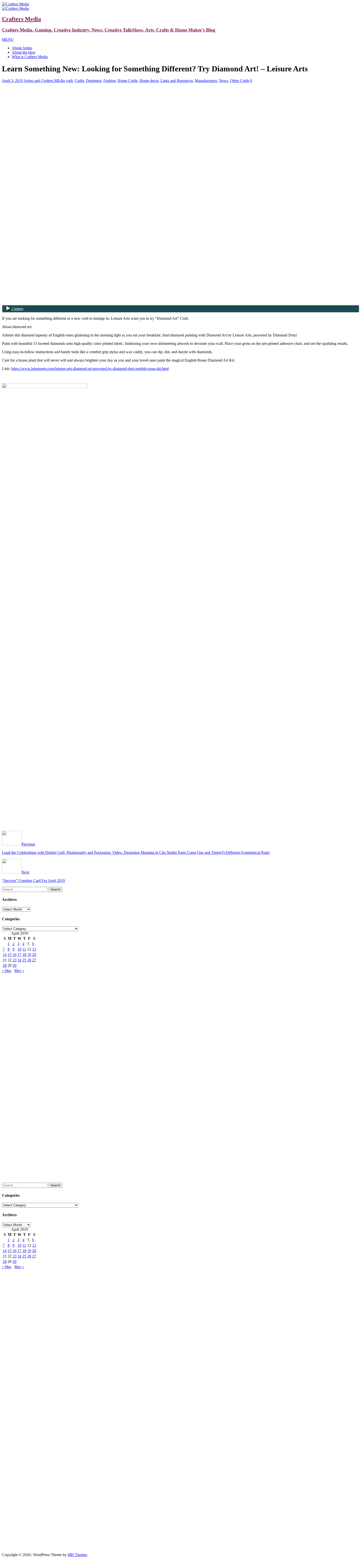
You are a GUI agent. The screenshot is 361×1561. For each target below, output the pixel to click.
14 (5, 955)
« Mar (6, 971)
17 (19, 955)
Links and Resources (176, 81)
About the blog (23, 52)
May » (19, 971)
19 (29, 955)
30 (14, 965)
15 (10, 955)
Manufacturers (206, 81)
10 (19, 949)
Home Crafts (128, 81)
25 (24, 960)
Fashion (109, 81)
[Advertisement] (180, 121)
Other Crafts (239, 81)
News (223, 81)
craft (69, 81)
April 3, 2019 (12, 81)
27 (34, 960)
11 (24, 949)
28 (5, 965)
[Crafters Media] (15, 4)
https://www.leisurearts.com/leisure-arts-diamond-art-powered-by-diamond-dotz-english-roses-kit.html (90, 368)
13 (34, 949)
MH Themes (77, 1555)
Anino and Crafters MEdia (44, 81)
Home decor (148, 81)
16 (14, 955)
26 (29, 960)
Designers (93, 81)
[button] (8, 39)
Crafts (79, 81)
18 (24, 955)
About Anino (22, 48)
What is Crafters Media (30, 57)
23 (14, 960)
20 (34, 955)
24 (19, 960)
